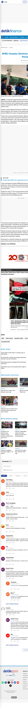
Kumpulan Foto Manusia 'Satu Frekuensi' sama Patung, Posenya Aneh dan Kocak (7, 434)
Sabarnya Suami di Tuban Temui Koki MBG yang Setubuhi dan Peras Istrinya (9, 410)
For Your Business (7, 40)
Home (6, 37)
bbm (3, 338)
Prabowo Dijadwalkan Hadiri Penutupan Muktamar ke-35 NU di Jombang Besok (20, 434)
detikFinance (4, 47)
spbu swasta (9, 338)
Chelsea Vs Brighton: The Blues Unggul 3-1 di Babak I (7, 452)
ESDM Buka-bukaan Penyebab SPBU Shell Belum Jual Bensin (13, 362)
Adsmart (16, 40)
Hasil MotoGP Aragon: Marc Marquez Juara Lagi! (8, 391)
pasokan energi (19, 338)
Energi (10, 47)
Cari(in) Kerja (23, 40)
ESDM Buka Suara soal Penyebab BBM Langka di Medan (13, 367)
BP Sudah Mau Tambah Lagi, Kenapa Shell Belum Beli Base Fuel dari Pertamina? (13, 358)
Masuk (25, 1)
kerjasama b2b (6, 341)
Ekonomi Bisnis (14, 37)
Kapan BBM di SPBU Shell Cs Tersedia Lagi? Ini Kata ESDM (13, 353)
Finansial (22, 37)
